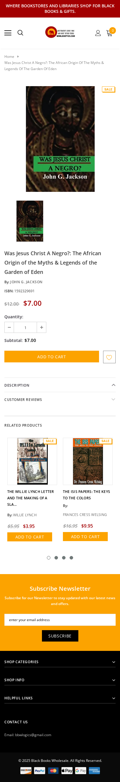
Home (9, 56)
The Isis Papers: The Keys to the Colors (86, 495)
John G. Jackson (26, 281)
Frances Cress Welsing (85, 514)
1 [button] (48, 557)
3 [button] (64, 557)
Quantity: (13, 316)
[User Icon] (98, 33)
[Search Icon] (20, 33)
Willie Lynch (25, 514)
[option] (60, 139)
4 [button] (71, 557)
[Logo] (60, 31)
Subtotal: (13, 340)
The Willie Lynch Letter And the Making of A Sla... (30, 498)
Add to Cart (29, 537)
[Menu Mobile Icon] (7, 33)
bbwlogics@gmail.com (33, 734)
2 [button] (56, 557)
